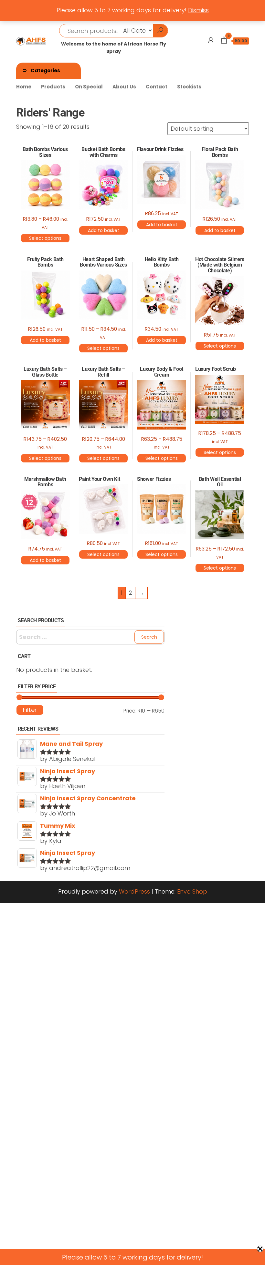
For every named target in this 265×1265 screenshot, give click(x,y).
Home (23, 86)
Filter (30, 710)
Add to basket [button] (103, 230)
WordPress (134, 891)
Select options (45, 238)
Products (53, 86)
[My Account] (211, 40)
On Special (89, 86)
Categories (45, 70)
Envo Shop (192, 891)
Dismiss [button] (198, 10)
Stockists (189, 86)
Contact (156, 86)
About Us (124, 86)
